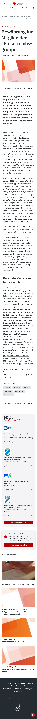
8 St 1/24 (8, 377)
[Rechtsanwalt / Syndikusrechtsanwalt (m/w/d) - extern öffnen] (31, 490)
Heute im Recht (14, 16)
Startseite (4, 16)
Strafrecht (7, 387)
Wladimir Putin (19, 391)
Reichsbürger (8, 391)
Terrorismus (26, 387)
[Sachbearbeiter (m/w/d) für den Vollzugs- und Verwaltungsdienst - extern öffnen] (31, 516)
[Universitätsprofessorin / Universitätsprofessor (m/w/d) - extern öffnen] (31, 442)
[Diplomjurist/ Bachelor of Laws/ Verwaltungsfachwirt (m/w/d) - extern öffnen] (31, 466)
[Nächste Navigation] (33, 8)
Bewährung (16, 387)
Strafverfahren (8, 395)
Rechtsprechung (26, 16)
